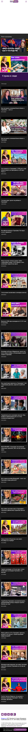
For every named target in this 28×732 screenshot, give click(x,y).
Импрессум (4, 718)
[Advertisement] (14, 19)
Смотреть (7, 49)
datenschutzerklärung (11, 726)
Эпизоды (18, 49)
